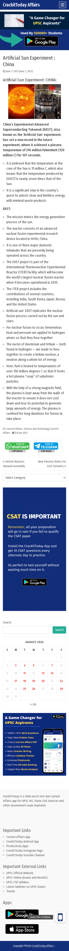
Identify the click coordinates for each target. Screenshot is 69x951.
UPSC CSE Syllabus (18, 882)
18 (24, 681)
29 (61, 689)
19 (33, 681)
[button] (60, 917)
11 (24, 673)
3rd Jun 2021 (21, 432)
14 (52, 673)
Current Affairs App (18, 837)
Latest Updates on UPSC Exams (25, 886)
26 (33, 689)
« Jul (33, 704)
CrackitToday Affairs (21, 5)
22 (61, 681)
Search (7, 622)
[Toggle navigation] (62, 5)
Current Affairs (14, 428)
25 (24, 689)
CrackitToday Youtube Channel (25, 855)
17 (15, 681)
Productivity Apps (17, 846)
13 (43, 673)
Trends (10, 891)
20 (43, 681)
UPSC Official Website (19, 873)
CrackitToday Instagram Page (24, 850)
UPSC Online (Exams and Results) (27, 877)
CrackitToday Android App (22, 841)
